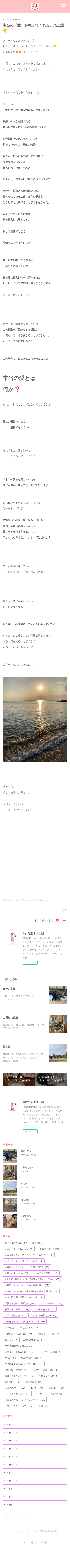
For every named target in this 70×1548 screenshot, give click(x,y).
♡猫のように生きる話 (18, 1333)
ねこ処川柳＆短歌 (16, 1242)
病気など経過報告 (34, 1339)
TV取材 (10, 1357)
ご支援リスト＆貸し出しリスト (22, 1351)
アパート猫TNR (44, 1309)
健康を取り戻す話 (16, 1369)
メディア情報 (52, 1351)
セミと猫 (25, 1199)
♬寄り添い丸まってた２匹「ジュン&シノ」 (29, 1254)
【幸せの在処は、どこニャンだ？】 (25, 1399)
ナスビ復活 (26, 1215)
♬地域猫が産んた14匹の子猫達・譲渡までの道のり (32, 1279)
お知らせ (11, 1339)
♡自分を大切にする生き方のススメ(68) (19, 900)
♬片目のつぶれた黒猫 (50, 1248)
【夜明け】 (56, 1387)
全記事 (44, 1405)
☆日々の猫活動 (51, 1303)
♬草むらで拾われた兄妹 (19, 1248)
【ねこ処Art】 (15, 1387)
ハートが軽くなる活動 (45, 1375)
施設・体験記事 (15, 1315)
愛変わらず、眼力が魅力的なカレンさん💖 (23, 1024)
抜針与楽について (16, 1375)
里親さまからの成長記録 (20, 1303)
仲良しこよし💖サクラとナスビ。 (19, 995)
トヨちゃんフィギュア (18, 1405)
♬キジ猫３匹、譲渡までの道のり (24, 1297)
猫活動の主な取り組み (43, 1315)
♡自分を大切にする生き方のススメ (25, 1321)
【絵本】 (36, 1387)
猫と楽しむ (39, 1242)
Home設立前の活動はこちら (20, 1345)
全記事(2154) (41, 900)
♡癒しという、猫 (48, 1333)
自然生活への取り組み (45, 1369)
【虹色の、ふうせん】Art (47, 1393)
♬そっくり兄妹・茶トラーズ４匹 (24, 1260)
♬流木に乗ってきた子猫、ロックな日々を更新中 (31, 1273)
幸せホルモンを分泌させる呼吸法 (24, 1363)
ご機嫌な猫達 (10, 1017)
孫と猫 (6, 1046)
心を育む (12, 1381)
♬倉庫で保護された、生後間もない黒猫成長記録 (31, 1291)
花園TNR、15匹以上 (17, 1309)
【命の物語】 (32, 1381)
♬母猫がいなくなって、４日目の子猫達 (27, 1267)
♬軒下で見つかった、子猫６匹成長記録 (27, 1285)
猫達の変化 (9, 988)
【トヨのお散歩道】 (16, 1393)
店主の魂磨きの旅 (31, 1357)
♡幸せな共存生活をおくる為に (22, 1327)
